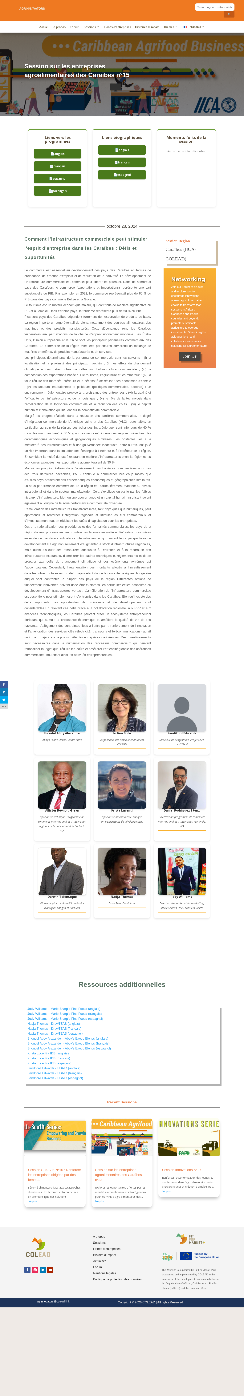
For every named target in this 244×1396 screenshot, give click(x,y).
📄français (57, 166)
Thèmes (169, 27)
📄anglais (58, 154)
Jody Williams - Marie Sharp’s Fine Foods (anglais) (63, 1009)
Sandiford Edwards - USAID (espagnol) (55, 1078)
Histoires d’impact (147, 27)
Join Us (190, 356)
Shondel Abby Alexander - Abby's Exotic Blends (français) (68, 1043)
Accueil (44, 27)
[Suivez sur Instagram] (35, 1270)
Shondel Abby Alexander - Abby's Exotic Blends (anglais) (67, 1038)
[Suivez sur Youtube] (50, 1270)
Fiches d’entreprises (117, 27)
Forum (74, 27)
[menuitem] (193, 27)
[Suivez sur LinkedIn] (43, 1270)
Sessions (90, 27)
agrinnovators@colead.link (53, 1301)
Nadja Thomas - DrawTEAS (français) (54, 1028)
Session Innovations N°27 (181, 1170)
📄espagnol (57, 178)
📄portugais (57, 191)
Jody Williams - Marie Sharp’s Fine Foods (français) (64, 1014)
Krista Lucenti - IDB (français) (48, 1058)
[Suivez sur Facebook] (27, 1270)
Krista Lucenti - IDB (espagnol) (49, 1063)
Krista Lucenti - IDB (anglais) (48, 1053)
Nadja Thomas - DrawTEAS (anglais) (53, 1023)
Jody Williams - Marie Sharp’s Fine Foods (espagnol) (65, 1019)
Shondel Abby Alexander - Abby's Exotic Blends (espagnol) (69, 1048)
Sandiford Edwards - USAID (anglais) (53, 1068)
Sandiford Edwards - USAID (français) (54, 1073)
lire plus (32, 1201)
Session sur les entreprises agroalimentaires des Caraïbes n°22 (118, 1175)
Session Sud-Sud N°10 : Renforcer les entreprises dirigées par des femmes (54, 1175)
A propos (59, 27)
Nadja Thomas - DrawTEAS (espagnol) (55, 1033)
